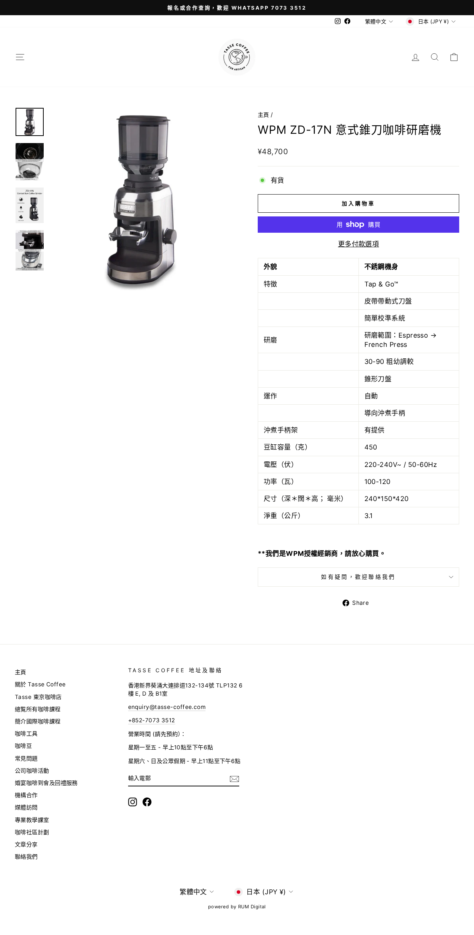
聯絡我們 (26, 856)
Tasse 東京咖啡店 (38, 696)
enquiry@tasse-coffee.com (167, 706)
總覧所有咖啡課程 (38, 709)
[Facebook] (147, 802)
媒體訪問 (26, 807)
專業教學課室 (32, 819)
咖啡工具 (26, 733)
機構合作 (26, 795)
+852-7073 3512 (151, 720)
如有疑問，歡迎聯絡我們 (358, 577)
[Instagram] (132, 802)
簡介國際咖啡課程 (38, 721)
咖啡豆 (23, 745)
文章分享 (26, 844)
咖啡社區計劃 (32, 832)
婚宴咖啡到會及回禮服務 (46, 782)
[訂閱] (234, 778)
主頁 (263, 114)
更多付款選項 (358, 244)
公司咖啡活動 (32, 770)
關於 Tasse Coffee (40, 684)
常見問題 (26, 758)
